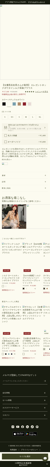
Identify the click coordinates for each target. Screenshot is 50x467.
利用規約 (13, 450)
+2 (35, 354)
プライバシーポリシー (29, 450)
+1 (35, 289)
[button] (25, 175)
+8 (14, 354)
